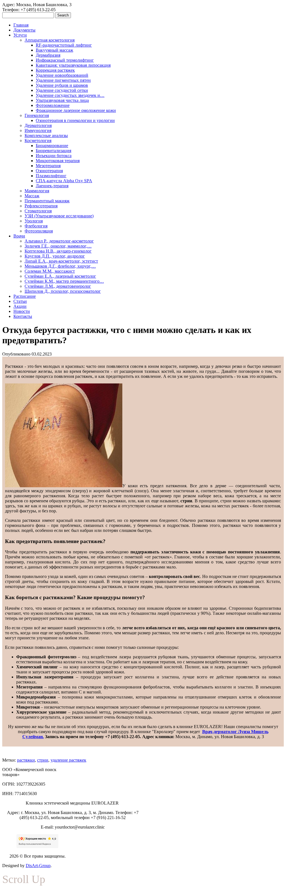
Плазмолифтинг (51, 175)
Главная (20, 25)
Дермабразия (48, 55)
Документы (24, 30)
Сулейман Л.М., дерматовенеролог (58, 286)
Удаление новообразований (62, 75)
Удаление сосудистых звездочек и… (70, 95)
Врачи (19, 236)
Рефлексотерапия (41, 205)
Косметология (38, 140)
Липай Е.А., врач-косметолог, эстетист (61, 261)
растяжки (26, 760)
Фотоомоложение (53, 105)
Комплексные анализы (46, 135)
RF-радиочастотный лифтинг (64, 45)
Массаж (32, 195)
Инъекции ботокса (54, 155)
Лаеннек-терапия (52, 185)
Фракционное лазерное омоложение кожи (76, 110)
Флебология (36, 226)
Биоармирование (52, 145)
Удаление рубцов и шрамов (62, 85)
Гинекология (37, 115)
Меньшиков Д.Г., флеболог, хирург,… (60, 266)
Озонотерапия (49, 170)
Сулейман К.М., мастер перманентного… (64, 281)
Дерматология (38, 125)
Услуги (20, 35)
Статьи (20, 301)
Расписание (24, 296)
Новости (21, 311)
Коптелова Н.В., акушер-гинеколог (58, 251)
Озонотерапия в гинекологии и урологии (75, 120)
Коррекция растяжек (55, 70)
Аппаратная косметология (50, 40)
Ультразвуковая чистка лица (62, 100)
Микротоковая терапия (58, 160)
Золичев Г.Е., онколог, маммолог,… (58, 246)
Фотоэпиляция (39, 231)
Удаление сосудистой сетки (62, 90)
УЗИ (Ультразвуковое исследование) (59, 215)
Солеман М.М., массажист (50, 271)
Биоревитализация (53, 150)
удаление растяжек (68, 760)
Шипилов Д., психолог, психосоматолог (63, 291)
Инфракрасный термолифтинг (65, 60)
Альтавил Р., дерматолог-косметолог (59, 241)
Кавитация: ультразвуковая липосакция (73, 65)
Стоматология (38, 210)
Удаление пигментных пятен (63, 80)
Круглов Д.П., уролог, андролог (55, 256)
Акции (20, 306)
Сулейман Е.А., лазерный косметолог (60, 276)
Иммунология (38, 130)
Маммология (37, 190)
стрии (42, 760)
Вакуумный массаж (54, 50)
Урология (34, 221)
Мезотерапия (48, 165)
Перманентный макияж (47, 200)
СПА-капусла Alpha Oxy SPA (64, 180)
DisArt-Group (38, 865)
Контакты (22, 316)
